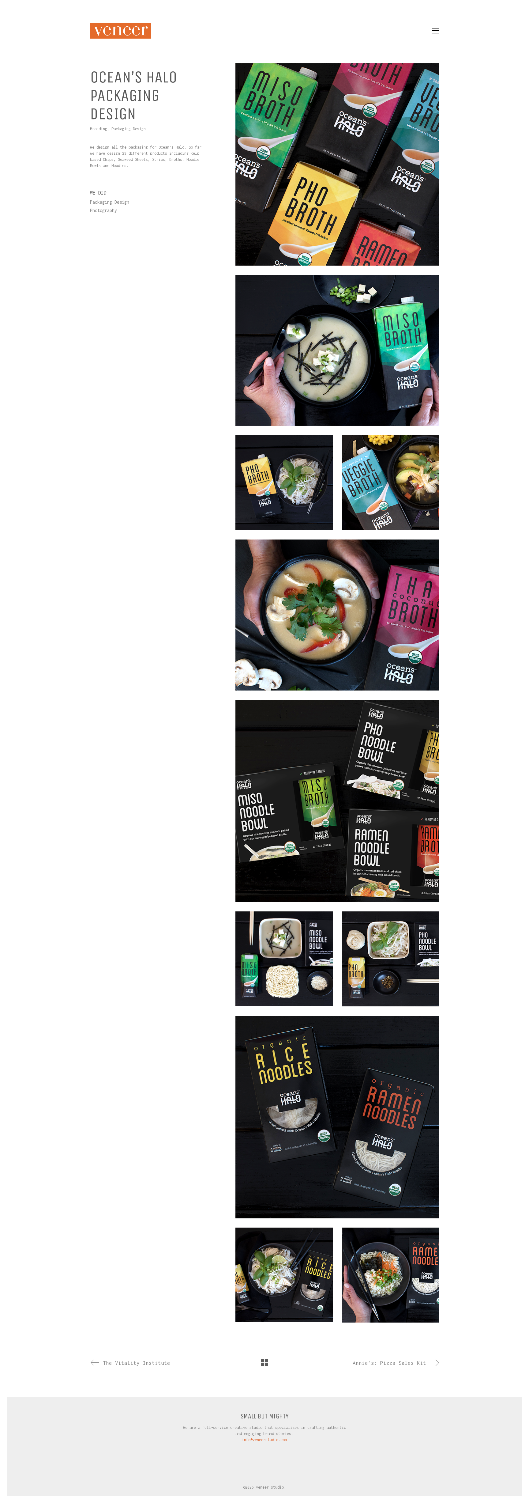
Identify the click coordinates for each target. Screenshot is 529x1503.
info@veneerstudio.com (264, 1439)
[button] (435, 30)
